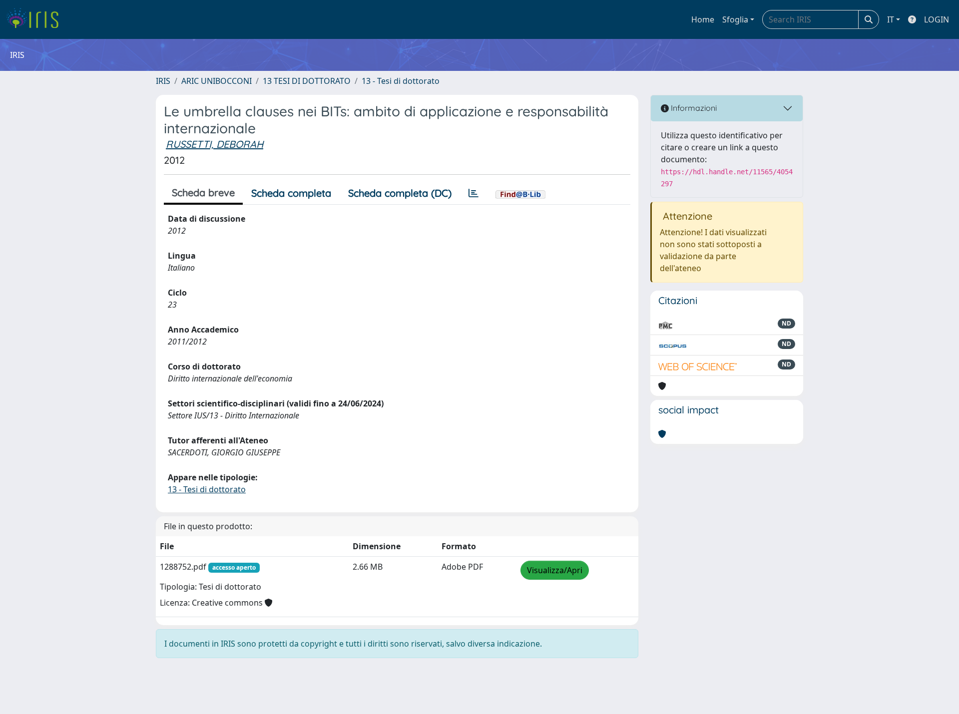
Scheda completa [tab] (291, 193)
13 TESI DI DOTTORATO (307, 80)
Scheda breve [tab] (203, 192)
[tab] (473, 193)
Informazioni (693, 108)
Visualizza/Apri (554, 570)
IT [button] (890, 19)
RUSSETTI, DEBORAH (214, 144)
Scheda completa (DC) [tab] (400, 193)
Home (702, 19)
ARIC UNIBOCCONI (216, 80)
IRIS (163, 80)
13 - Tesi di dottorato (401, 80)
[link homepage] (36, 19)
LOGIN (936, 19)
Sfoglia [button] (735, 19)
